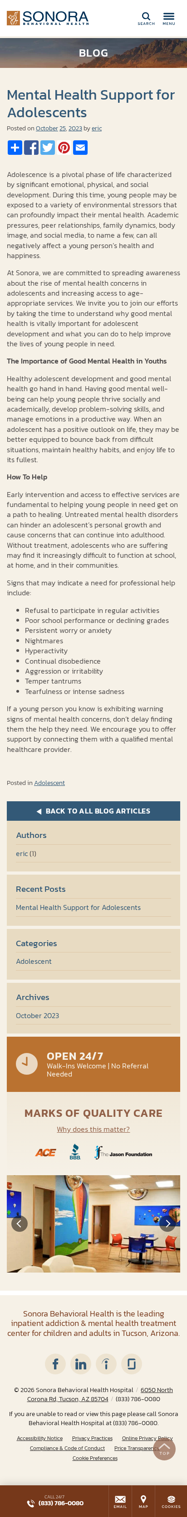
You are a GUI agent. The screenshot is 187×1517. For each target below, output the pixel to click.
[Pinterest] (64, 147)
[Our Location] (143, 1501)
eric (97, 128)
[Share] (15, 147)
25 (62, 128)
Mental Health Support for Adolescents (78, 907)
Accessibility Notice (40, 1438)
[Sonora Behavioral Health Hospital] (48, 18)
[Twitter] (47, 147)
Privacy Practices (92, 1438)
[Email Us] (120, 1501)
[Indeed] (106, 1364)
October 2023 (37, 1015)
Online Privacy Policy (147, 1438)
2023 (75, 128)
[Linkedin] (81, 1364)
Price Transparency (137, 1448)
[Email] (80, 147)
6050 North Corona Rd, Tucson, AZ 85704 (100, 1394)
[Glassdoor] (132, 1364)
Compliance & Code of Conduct (67, 1448)
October (47, 128)
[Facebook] (31, 147)
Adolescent (49, 783)
